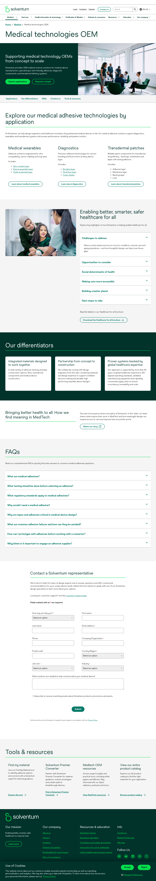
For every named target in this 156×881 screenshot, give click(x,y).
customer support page (76, 596)
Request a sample (43, 81)
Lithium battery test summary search (96, 852)
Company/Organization (93, 638)
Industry (86, 664)
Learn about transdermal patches (126, 184)
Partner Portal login (125, 838)
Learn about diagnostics (72, 184)
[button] (132, 875)
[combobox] (125, 9)
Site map (121, 843)
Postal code (38, 651)
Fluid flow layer (69, 172)
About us (47, 833)
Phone (35, 638)
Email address (88, 626)
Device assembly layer (23, 169)
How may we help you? (43, 613)
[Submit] (134, 9)
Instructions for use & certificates (94, 847)
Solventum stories (88, 833)
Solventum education (89, 838)
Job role (36, 664)
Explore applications (18, 81)
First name (87, 613)
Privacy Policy (49, 876)
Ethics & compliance (52, 857)
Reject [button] (144, 867)
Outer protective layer (23, 172)
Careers (92, 9)
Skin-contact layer (21, 166)
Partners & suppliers (51, 847)
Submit (78, 709)
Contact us (122, 833)
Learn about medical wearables (25, 184)
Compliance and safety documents (95, 843)
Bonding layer (69, 169)
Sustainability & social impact (55, 852)
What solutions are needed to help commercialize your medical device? (63, 676)
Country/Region (89, 651)
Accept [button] (127, 867)
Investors (83, 9)
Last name (37, 626)
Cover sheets (68, 175)
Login (75, 9)
